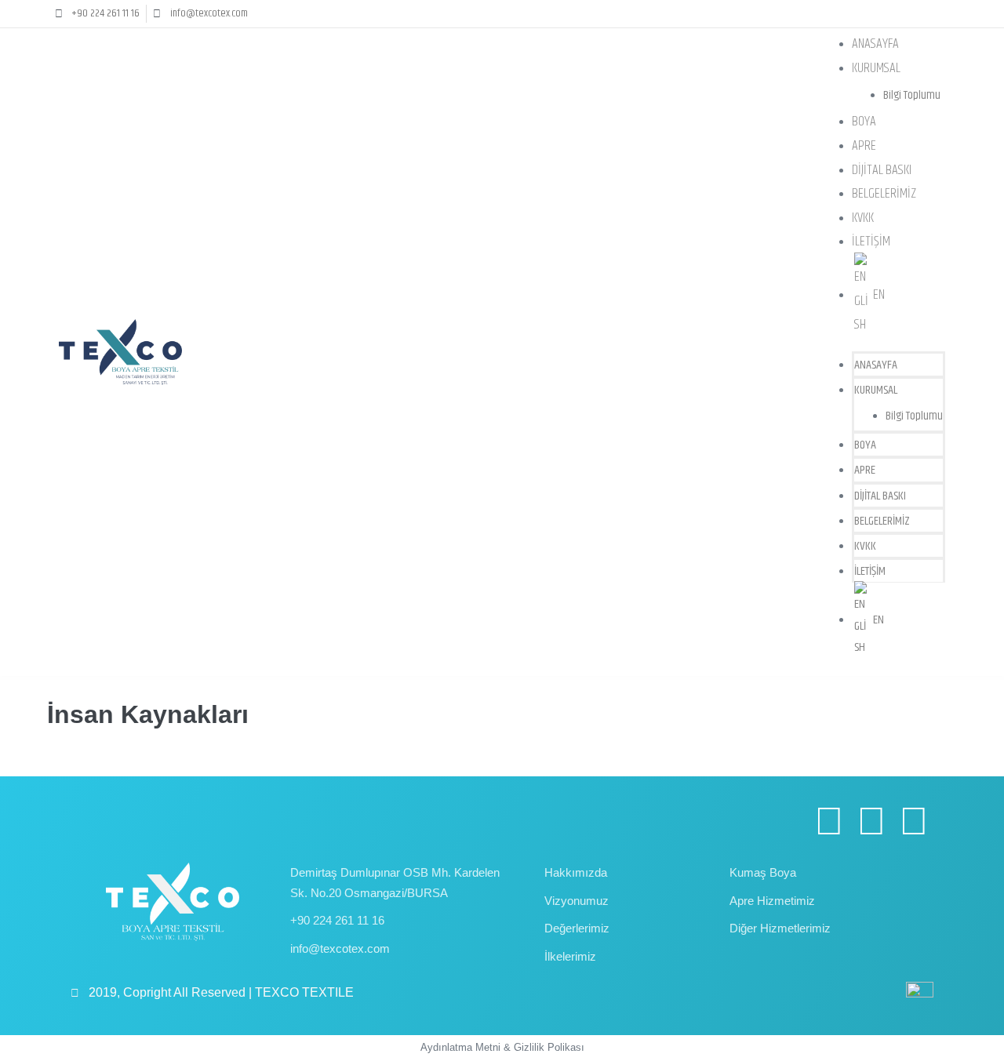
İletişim (871, 242)
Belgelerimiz (884, 194)
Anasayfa (875, 44)
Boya (864, 122)
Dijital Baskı (881, 170)
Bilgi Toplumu (911, 95)
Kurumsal (876, 68)
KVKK (863, 218)
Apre (864, 146)
